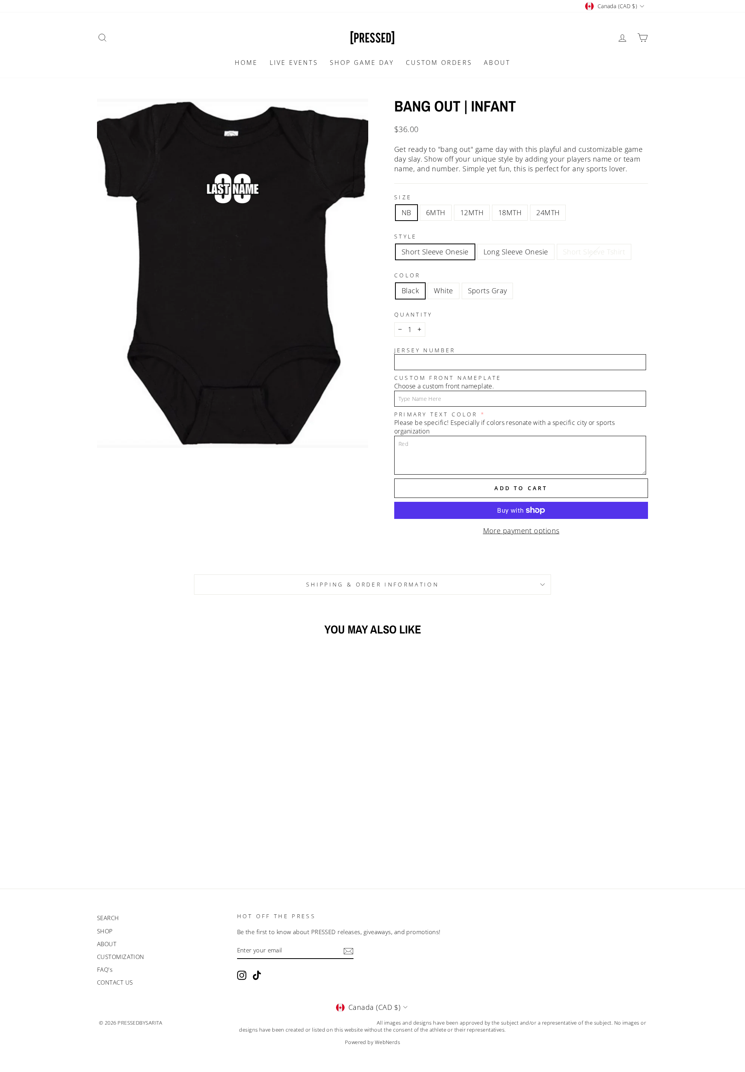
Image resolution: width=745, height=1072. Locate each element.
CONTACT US (115, 982)
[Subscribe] (348, 950)
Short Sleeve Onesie (435, 251)
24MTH (548, 212)
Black (410, 290)
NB (406, 212)
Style (405, 236)
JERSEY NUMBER (425, 350)
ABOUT (497, 62)
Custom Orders (439, 62)
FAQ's (105, 969)
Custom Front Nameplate (447, 377)
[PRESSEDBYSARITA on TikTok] (257, 975)
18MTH (510, 212)
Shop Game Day (362, 62)
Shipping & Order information (372, 584)
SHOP (105, 931)
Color (407, 275)
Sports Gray (487, 290)
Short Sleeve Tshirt (594, 251)
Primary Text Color (436, 414)
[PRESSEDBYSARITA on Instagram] (241, 975)
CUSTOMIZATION (120, 957)
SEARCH (108, 918)
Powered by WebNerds (372, 1042)
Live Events (294, 62)
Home (246, 62)
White (443, 290)
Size (403, 197)
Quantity (413, 314)
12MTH (471, 212)
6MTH (435, 212)
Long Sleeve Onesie (515, 251)
